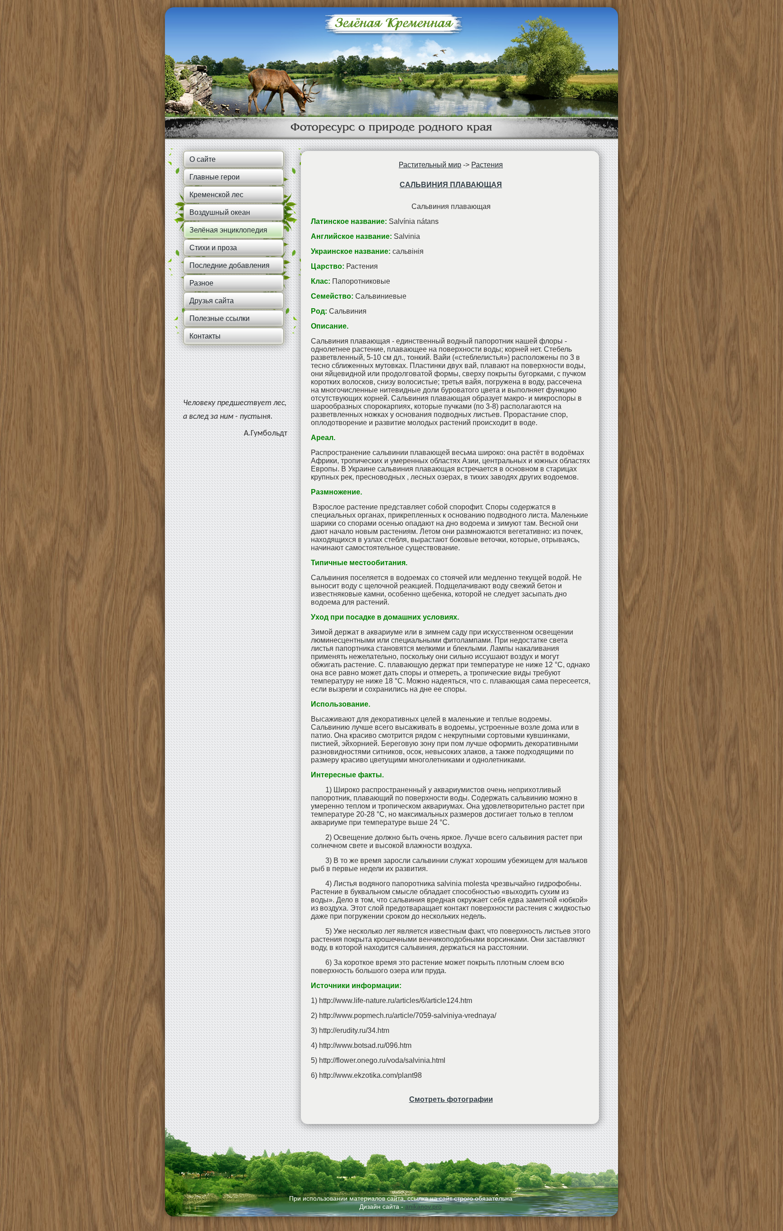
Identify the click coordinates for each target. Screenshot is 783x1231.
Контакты (205, 336)
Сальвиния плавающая (451, 185)
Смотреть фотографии (451, 1099)
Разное (201, 283)
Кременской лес (216, 195)
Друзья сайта (211, 301)
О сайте (202, 159)
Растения (487, 165)
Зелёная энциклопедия (228, 230)
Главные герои (214, 177)
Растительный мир (430, 165)
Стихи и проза (213, 248)
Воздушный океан (219, 212)
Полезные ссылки (219, 318)
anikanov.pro (423, 1206)
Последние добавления (229, 265)
